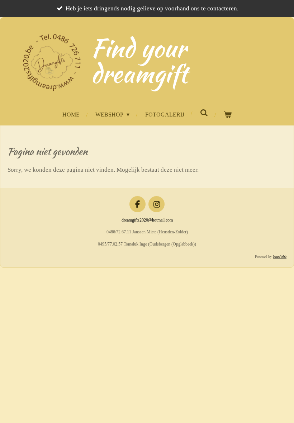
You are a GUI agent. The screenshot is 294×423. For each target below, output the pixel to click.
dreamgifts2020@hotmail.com (147, 220)
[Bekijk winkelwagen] (227, 115)
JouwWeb (279, 256)
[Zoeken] (203, 113)
